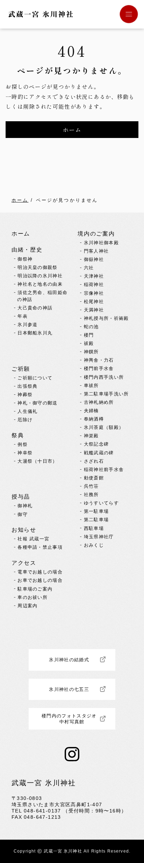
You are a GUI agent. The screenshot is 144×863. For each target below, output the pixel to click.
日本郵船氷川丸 (34, 333)
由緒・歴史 (27, 249)
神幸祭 (25, 452)
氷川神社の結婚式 (69, 659)
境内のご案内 (96, 233)
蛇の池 (91, 326)
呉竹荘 (91, 486)
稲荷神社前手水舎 (104, 469)
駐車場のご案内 (34, 589)
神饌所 (91, 351)
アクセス (24, 563)
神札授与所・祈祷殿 (106, 318)
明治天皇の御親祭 (37, 267)
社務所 (91, 494)
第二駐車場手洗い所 (106, 393)
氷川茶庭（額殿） (104, 427)
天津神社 (94, 276)
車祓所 (91, 385)
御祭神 (25, 259)
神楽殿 (91, 435)
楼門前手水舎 (99, 368)
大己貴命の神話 (34, 307)
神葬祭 (25, 394)
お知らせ (24, 529)
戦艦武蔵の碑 (99, 452)
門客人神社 (96, 251)
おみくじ (94, 545)
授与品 (21, 496)
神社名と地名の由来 (40, 284)
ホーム (20, 200)
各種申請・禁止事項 (40, 547)
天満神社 (94, 310)
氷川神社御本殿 (101, 242)
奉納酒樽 (94, 419)
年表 (22, 316)
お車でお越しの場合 (40, 580)
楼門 (89, 335)
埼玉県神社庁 (99, 536)
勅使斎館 (94, 477)
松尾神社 (94, 301)
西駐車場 (94, 528)
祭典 (18, 435)
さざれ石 (94, 461)
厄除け (25, 419)
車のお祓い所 (32, 597)
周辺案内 (27, 605)
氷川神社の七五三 (69, 689)
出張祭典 (27, 386)
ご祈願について (34, 377)
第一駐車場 (96, 511)
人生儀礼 (27, 411)
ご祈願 (21, 368)
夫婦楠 (91, 410)
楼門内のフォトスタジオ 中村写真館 (72, 718)
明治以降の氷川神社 (40, 275)
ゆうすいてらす (101, 503)
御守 (22, 514)
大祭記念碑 (96, 444)
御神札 (25, 505)
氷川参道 (27, 324)
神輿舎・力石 (99, 360)
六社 (89, 267)
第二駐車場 (96, 519)
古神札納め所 (99, 402)
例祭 (22, 444)
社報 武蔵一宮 (33, 538)
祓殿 (89, 343)
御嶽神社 (94, 259)
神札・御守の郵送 (37, 403)
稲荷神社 (94, 284)
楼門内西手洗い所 (104, 377)
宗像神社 (94, 293)
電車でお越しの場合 (40, 572)
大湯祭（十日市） (37, 461)
